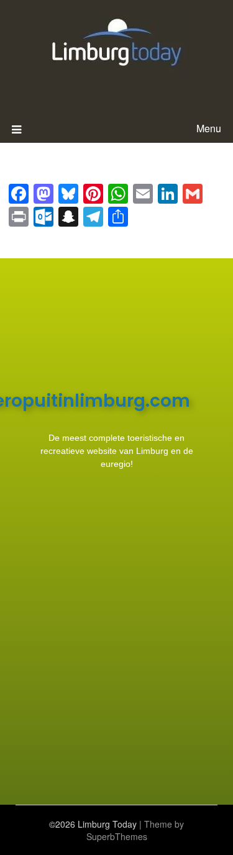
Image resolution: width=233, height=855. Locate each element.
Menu (208, 128)
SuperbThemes (116, 836)
